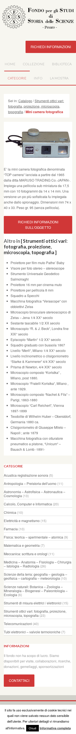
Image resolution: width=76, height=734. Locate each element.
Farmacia (11, 528)
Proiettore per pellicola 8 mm (32, 290)
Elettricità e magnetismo (22, 520)
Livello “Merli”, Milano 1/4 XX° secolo (38, 350)
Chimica (10, 512)
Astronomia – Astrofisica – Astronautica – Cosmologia (34, 493)
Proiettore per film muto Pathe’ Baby (37, 262)
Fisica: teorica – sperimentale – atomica (33, 537)
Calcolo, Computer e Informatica (28, 504)
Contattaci (19, 680)
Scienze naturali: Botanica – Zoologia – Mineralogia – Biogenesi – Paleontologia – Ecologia (36, 590)
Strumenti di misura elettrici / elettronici (32, 603)
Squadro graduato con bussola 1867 (38, 345)
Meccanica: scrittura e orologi (26, 553)
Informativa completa (55, 728)
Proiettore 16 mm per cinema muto (36, 284)
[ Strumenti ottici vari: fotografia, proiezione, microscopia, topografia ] (36, 246)
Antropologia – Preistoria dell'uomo (30, 483)
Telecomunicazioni (18, 623)
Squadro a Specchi (25, 295)
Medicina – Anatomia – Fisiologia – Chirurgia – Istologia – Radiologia (37, 564)
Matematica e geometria (22, 545)
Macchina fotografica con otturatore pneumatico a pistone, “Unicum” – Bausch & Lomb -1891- (37, 444)
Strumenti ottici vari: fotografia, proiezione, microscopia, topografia (35, 613)
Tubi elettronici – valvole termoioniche (32, 632)
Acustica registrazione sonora (26, 475)
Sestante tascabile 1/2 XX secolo (35, 323)
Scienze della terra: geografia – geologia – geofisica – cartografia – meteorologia (35, 576)
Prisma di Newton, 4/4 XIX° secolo (36, 367)
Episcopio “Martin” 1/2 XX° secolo (36, 339)
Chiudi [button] (32, 728)
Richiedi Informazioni (51, 46)
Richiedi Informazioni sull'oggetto (38, 225)
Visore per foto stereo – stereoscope (37, 268)
